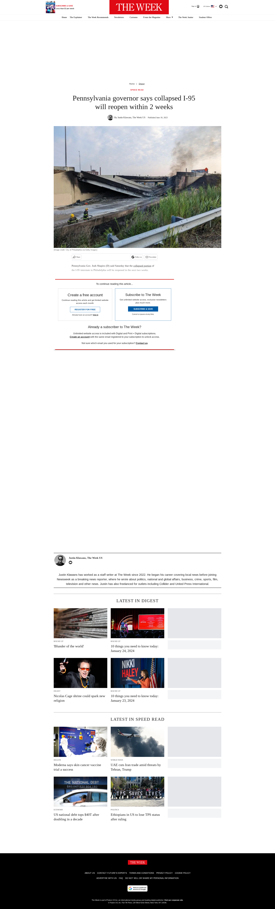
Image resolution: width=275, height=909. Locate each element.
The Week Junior (185, 17)
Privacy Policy (164, 873)
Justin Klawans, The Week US (131, 117)
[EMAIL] (71, 562)
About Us (90, 873)
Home (132, 84)
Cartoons (134, 17)
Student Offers (205, 17)
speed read (137, 90)
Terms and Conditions (141, 873)
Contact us (142, 343)
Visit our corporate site (173, 900)
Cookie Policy (182, 873)
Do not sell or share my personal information (152, 878)
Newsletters (119, 17)
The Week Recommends (98, 17)
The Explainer (76, 17)
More (168, 17)
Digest (142, 84)
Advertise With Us (106, 878)
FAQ (121, 878)
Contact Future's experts (112, 873)
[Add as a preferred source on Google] (137, 888)
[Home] (64, 17)
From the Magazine (151, 17)
